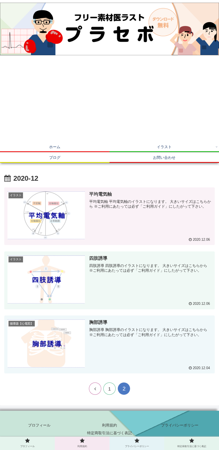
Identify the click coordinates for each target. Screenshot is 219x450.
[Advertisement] (109, 101)
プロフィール (39, 425)
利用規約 (109, 425)
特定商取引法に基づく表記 (109, 433)
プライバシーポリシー (179, 425)
